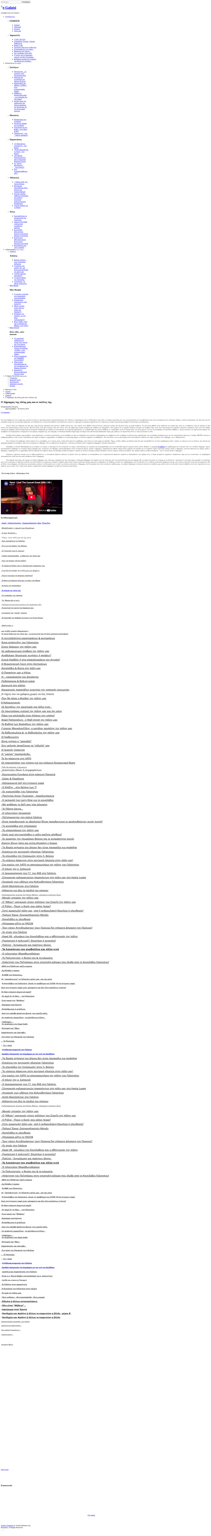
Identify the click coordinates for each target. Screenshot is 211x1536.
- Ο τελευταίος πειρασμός (16, 813)
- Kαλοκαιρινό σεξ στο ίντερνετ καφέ (22, 783)
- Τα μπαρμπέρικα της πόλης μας (20, 830)
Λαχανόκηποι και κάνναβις (13, 1032)
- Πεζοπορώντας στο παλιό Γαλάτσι (21, 817)
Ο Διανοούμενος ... (7, 1335)
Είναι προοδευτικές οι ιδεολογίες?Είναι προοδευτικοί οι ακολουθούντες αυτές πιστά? (52, 821)
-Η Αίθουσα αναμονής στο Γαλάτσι (17, 1049)
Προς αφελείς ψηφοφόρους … (11, 1330)
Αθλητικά (17, 27)
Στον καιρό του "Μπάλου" (13, 1000)
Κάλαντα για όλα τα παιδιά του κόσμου (25, 890)
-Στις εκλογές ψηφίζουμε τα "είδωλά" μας (25, 745)
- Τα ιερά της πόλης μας (11, 1293)
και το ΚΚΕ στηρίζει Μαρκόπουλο (14, 631)
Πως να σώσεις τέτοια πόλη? (13, 561)
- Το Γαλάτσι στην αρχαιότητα (14, 1284)
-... (2, 1041)
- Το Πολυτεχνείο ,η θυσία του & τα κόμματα (27, 958)
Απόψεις (13, 251)
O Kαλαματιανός (10, 702)
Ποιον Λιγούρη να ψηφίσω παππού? (17, 575)
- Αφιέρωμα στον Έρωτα (14, 1309)
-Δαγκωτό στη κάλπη (13, 685)
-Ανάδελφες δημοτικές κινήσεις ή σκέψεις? (26, 655)
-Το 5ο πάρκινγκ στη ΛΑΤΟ (16, 758)
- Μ (2, 625)
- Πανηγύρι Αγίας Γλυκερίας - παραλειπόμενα (27, 795)
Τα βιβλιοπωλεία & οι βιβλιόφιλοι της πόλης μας (31, 732)
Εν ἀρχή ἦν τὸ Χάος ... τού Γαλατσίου (18, 996)
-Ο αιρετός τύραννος (13, 749)
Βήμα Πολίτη (14, 328)
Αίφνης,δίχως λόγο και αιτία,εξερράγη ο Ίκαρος (29, 843)
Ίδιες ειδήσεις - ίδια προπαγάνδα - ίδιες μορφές (23, 1297)
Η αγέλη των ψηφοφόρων (11, 586)
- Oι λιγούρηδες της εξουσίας (11, 595)
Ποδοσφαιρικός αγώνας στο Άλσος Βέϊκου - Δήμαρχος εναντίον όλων (31, 895)
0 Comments (5, 412)
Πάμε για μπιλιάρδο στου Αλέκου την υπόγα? (28, 715)
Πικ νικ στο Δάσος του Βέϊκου (14, 546)
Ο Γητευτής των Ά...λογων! (12, 551)
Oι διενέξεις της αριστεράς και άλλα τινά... (27, 707)
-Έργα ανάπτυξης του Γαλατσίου (20, 642)
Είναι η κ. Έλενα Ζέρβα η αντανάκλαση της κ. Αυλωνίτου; (27, 1276)
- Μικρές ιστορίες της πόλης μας (20, 897)
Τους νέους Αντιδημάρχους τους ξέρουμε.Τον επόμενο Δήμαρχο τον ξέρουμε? (47, 927)
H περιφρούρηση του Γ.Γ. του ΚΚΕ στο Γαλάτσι (29, 873)
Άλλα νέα (17, 31)
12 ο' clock (7, 1045)
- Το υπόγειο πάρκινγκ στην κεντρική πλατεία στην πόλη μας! (37, 860)
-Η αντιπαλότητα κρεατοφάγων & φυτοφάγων (28, 638)
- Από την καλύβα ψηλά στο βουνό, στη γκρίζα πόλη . (24, 1013)
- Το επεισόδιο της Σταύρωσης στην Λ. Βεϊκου (27, 856)
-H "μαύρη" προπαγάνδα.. (16, 754)
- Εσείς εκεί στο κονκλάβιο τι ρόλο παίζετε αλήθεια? (31, 834)
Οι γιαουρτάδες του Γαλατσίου (20, 791)
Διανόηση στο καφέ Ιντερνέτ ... (12, 1326)
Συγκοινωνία (14, 382)
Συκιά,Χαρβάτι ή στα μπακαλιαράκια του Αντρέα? (31, 659)
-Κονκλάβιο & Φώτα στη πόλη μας (21, 668)
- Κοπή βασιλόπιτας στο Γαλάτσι (20, 886)
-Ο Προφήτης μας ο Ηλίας (16, 672)
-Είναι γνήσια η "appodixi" (16, 741)
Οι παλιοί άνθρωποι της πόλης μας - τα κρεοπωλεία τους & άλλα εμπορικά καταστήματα (34, 634)
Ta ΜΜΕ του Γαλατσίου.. (12, 975)
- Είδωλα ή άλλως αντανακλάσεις (19, 1301)
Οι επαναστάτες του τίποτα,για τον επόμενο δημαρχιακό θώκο (38, 762)
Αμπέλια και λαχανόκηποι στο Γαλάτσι (19, 1272)
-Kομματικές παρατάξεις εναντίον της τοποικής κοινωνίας (35, 689)
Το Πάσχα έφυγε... (12, 808)
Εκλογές (17, 29)
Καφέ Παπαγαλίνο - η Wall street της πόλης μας (29, 719)
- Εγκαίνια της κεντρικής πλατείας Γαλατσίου (27, 851)
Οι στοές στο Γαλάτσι (14, 932)
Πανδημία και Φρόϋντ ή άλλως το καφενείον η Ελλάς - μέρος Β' (37, 1313)
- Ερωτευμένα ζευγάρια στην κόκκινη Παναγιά (28, 774)
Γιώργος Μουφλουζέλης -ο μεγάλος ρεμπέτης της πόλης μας (37, 728)
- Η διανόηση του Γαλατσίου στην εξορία (19, 1289)
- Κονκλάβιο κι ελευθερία (15, 919)
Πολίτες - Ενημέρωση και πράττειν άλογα (26, 945)
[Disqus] (105, 1380)
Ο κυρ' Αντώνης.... (9, 533)
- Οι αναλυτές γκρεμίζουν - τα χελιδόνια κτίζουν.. (23, 1017)
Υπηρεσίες (13, 378)
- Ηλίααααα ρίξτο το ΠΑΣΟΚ (17, 923)
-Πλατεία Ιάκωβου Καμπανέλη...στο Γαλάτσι (15, 1322)
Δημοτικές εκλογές (16, 384)
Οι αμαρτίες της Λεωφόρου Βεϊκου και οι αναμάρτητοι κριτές (38, 838)
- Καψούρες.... (7, 1022)
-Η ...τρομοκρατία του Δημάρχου (20, 676)
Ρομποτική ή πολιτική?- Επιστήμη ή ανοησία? (29, 940)
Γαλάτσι (17, 25)
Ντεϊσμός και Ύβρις (11, 1028)
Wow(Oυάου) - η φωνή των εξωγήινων (18, 528)
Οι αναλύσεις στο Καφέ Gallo (15, 1024)
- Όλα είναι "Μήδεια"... (13, 1305)
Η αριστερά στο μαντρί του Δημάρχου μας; (18, 608)
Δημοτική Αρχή (15, 380)
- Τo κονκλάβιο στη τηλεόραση (19, 826)
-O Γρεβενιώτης (10, 737)
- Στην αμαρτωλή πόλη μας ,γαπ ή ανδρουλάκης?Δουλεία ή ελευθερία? (42, 910)
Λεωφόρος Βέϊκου (7, 1344)
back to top (5, 1469)
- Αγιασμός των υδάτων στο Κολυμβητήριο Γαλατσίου (32, 881)
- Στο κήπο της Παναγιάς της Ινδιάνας (17, 1037)
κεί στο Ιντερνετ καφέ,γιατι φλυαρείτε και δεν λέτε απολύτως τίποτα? (34, 987)
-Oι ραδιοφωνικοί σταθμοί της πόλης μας (25, 651)
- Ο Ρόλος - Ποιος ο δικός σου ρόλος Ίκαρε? (26, 906)
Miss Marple (14, 285)
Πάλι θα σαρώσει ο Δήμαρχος (14, 767)
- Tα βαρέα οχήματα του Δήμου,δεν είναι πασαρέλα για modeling (39, 847)
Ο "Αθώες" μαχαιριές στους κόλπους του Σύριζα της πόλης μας (39, 902)
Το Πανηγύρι (9, 1041)
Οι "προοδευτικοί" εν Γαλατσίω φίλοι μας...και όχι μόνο (26, 979)
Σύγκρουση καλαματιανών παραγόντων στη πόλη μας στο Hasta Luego (44, 877)
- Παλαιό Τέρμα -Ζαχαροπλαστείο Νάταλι (25, 915)
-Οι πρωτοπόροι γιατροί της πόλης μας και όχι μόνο (31, 711)
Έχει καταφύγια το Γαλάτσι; (13, 541)
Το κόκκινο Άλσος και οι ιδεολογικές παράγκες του (23, 566)
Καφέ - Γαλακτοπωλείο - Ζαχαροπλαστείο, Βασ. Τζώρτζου (25, 523)
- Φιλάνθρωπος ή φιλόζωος (13, 1009)
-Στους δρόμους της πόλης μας (19, 646)
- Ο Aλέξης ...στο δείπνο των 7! (19, 787)
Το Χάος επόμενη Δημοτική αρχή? (16, 992)
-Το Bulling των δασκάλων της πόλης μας (25, 724)
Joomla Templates (7, 1525)
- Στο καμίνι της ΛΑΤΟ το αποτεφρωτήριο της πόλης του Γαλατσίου (40, 864)
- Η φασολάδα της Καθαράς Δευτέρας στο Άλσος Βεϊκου (22, 618)
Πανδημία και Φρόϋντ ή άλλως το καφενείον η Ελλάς (31, 1317)
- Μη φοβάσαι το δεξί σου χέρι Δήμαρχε (24, 804)
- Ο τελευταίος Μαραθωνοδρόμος (20, 953)
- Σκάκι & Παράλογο (12, 778)
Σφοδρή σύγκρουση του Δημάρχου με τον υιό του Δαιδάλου (28, 1054)
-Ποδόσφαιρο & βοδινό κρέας (18, 681)
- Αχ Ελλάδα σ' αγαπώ (10, 970)
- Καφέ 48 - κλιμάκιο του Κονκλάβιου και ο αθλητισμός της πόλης (39, 936)
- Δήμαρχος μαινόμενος (11, 1005)
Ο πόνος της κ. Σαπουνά (16, 869)
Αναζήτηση (26, 2)
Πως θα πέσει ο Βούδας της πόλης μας (24, 698)
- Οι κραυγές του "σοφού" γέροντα (14, 613)
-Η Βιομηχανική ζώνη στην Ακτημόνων (24, 664)
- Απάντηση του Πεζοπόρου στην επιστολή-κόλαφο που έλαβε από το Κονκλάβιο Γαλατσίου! (55, 962)
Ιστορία (12, 386)
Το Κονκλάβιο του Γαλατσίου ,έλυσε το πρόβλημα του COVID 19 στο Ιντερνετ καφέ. (38, 983)
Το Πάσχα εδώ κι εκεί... (11, 600)
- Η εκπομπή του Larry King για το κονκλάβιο (27, 800)
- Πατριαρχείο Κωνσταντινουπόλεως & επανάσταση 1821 (21, 605)
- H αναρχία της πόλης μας (11, 591)
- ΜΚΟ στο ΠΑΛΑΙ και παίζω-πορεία (16, 966)
